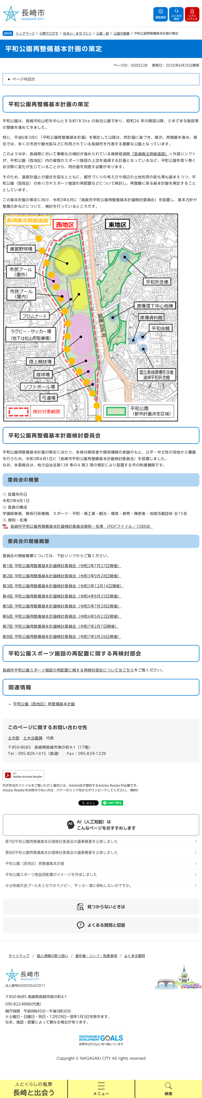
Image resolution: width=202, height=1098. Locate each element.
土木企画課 (33, 738)
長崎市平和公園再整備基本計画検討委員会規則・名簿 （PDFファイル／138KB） (82, 526)
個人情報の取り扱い (52, 956)
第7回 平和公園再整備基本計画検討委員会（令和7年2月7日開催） (61, 626)
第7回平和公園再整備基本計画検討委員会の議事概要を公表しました (61, 841)
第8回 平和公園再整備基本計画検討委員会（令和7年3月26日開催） (62, 636)
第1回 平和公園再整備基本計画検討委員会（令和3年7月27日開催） (62, 566)
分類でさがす (48, 33)
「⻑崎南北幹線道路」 (149, 154)
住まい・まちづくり (77, 33)
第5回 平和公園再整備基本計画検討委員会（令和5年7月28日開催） (62, 606)
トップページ (25, 33)
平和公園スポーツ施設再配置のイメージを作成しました (51, 874)
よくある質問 (134, 956)
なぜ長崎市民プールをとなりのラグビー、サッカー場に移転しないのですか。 (69, 885)
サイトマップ (19, 956)
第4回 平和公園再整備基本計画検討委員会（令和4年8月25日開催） (62, 596)
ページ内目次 (23, 79)
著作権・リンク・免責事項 (96, 956)
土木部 (13, 738)
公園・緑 (102, 33)
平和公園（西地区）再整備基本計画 (44, 704)
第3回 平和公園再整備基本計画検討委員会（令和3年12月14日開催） (63, 586)
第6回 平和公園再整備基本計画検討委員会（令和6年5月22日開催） (62, 616)
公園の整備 (121, 33)
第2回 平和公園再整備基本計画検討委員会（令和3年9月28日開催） (62, 576)
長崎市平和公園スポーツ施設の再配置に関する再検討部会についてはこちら (68, 670)
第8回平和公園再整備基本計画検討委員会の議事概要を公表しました (61, 852)
